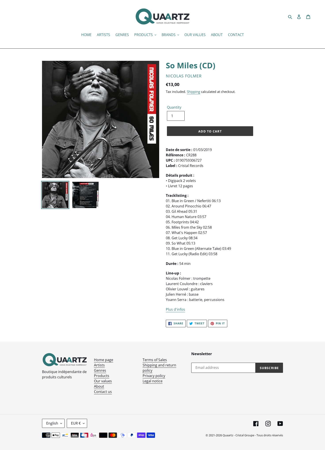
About (99, 386)
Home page (103, 359)
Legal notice (152, 381)
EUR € (76, 423)
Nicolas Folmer (184, 76)
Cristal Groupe (244, 435)
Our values (103, 381)
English (52, 423)
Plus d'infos (175, 309)
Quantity (174, 107)
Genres (100, 370)
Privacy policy (154, 375)
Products (101, 375)
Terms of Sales (155, 359)
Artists (99, 365)
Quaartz (228, 435)
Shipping (193, 91)
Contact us (103, 391)
